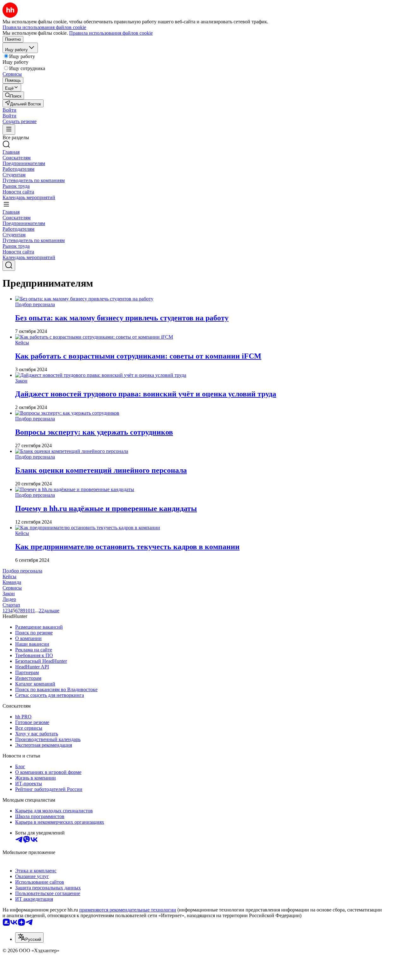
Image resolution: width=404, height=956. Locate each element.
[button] (9, 110)
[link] (13, 95)
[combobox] (29, 937)
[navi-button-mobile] (9, 129)
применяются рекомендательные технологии (127, 909)
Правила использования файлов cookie (111, 33)
